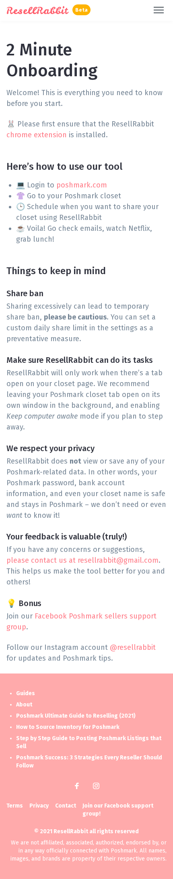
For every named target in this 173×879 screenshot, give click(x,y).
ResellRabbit (37, 10)
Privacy (39, 805)
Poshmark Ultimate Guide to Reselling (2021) (76, 715)
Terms (14, 805)
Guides (25, 693)
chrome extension (36, 134)
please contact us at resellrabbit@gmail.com (82, 560)
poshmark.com (81, 185)
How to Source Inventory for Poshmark (67, 727)
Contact (65, 805)
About (24, 704)
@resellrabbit (133, 647)
